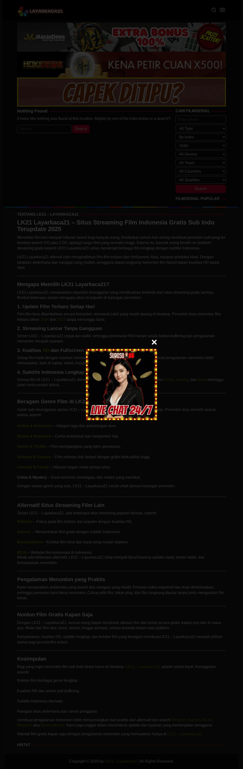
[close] (154, 342)
